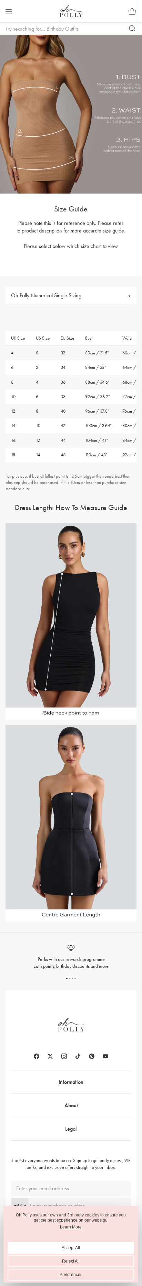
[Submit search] (132, 28)
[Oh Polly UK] (71, 11)
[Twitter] (50, 1056)
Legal (71, 1129)
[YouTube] (105, 1056)
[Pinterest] (91, 1056)
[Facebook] (36, 1056)
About (71, 1105)
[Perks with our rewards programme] (71, 956)
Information (71, 1082)
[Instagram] (64, 1056)
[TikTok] (78, 1056)
